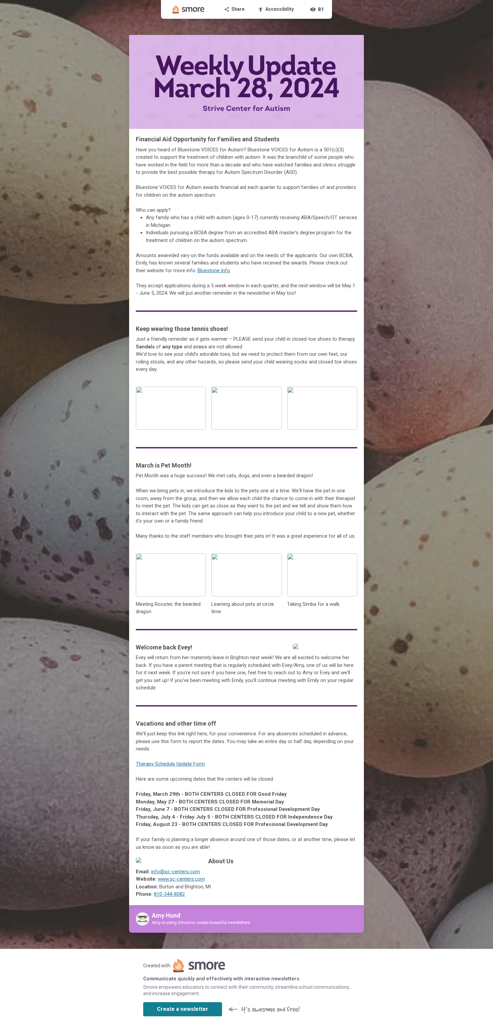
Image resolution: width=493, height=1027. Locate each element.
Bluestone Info (214, 270)
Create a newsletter (182, 1009)
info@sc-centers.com (175, 872)
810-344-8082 (169, 894)
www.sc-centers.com (181, 879)
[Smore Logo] (188, 9)
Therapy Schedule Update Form (170, 764)
